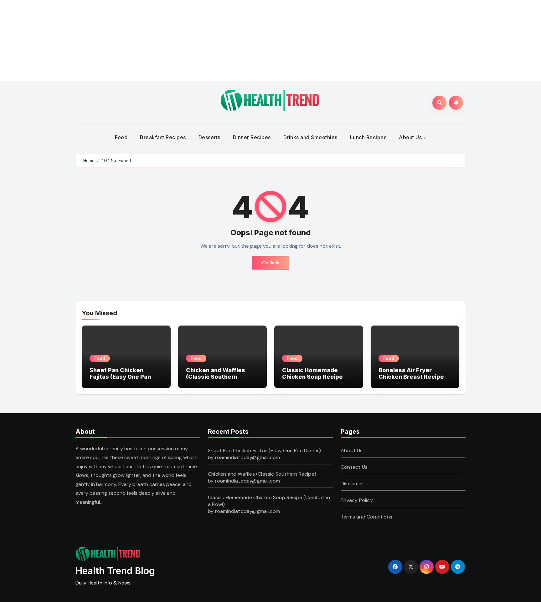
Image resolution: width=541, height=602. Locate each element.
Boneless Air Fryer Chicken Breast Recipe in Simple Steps (414, 377)
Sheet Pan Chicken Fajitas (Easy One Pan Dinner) (120, 377)
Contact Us (354, 467)
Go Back (270, 263)
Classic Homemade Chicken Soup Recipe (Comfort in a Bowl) (312, 377)
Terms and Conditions (366, 516)
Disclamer (352, 483)
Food (121, 137)
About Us (411, 137)
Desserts (209, 137)
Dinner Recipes (252, 137)
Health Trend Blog (115, 570)
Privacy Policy (357, 500)
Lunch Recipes (368, 137)
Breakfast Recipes (163, 137)
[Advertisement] (153, 39)
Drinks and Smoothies (310, 137)
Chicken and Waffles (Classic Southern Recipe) (215, 377)
